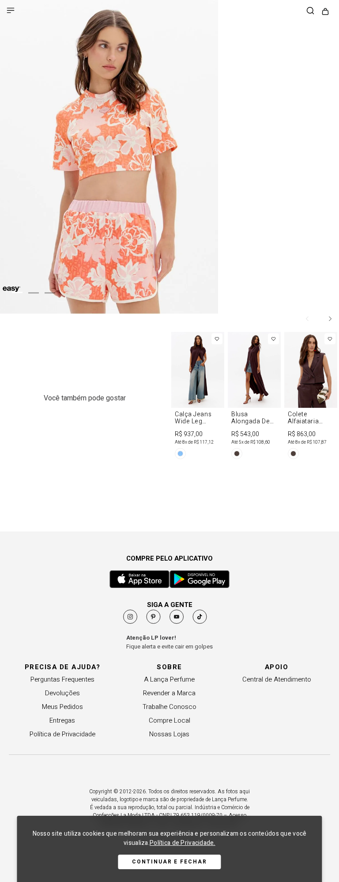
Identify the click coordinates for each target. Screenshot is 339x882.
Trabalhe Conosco (169, 707)
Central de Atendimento (276, 679)
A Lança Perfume (169, 679)
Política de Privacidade (62, 734)
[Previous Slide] (308, 319)
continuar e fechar (169, 862)
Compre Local (169, 720)
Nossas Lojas (169, 734)
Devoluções (62, 693)
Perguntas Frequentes (62, 679)
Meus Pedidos (62, 707)
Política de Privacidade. (182, 843)
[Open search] (310, 11)
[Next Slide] (330, 319)
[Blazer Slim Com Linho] (197, 398)
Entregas (62, 720)
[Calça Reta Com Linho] (254, 398)
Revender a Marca (169, 693)
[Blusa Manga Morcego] (310, 398)
